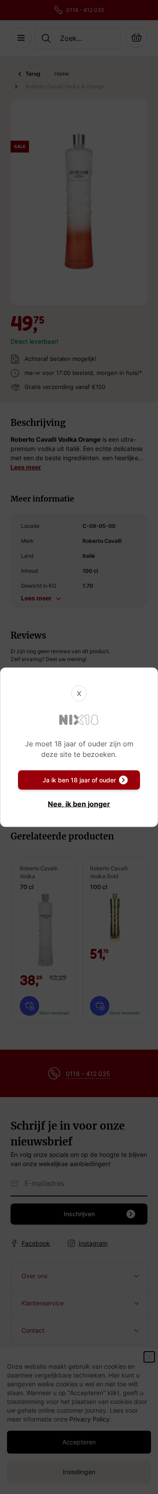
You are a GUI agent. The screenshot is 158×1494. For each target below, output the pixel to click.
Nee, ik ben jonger (79, 803)
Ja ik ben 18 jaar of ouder (79, 779)
